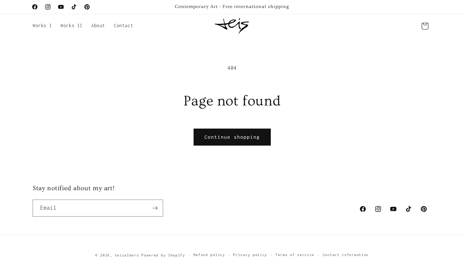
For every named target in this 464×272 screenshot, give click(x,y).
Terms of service (295, 255)
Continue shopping (232, 137)
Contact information (346, 255)
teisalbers (127, 255)
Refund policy (209, 255)
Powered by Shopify (163, 255)
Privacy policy (250, 255)
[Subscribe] (155, 208)
